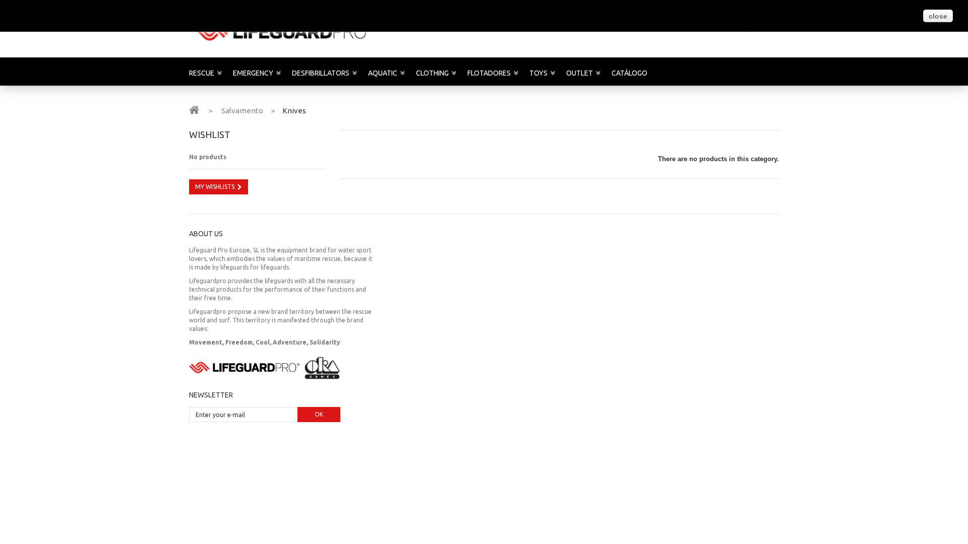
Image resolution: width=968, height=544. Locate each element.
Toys (538, 73)
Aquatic (382, 73)
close (938, 16)
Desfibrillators (320, 73)
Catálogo (629, 73)
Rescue (201, 73)
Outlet (579, 73)
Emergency (253, 73)
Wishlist (209, 134)
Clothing (432, 73)
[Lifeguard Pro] (283, 31)
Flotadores (489, 73)
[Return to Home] (194, 109)
